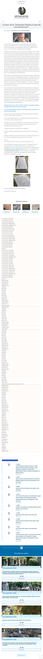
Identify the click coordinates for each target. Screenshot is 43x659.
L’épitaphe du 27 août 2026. (25, 212)
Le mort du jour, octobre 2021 (8, 272)
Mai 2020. (4, 292)
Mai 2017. (4, 355)
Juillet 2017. (4, 352)
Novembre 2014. (5, 407)
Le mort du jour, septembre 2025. (9, 225)
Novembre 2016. (5, 365)
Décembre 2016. (5, 364)
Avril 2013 (4, 437)
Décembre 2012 (5, 435)
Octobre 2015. (5, 389)
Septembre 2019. (5, 307)
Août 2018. (4, 330)
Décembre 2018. (5, 322)
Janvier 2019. (4, 320)
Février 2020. (4, 297)
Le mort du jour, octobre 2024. (8, 230)
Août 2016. (4, 370)
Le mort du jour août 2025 (7, 226)
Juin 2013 (4, 430)
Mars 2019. (4, 317)
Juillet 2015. (4, 394)
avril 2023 (4, 248)
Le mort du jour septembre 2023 (8, 240)
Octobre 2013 (4, 427)
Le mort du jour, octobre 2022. (8, 255)
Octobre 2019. (5, 303)
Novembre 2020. (5, 282)
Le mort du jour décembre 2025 (8, 223)
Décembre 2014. (5, 405)
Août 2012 (4, 449)
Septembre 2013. (5, 429)
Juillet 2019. (4, 310)
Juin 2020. (4, 290)
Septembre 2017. (5, 349)
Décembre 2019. (5, 300)
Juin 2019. (4, 312)
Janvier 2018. (4, 342)
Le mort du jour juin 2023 (7, 245)
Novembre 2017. (5, 345)
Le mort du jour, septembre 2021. (9, 273)
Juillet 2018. (4, 332)
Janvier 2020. (4, 298)
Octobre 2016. (5, 367)
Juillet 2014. (4, 414)
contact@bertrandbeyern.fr (21, 1)
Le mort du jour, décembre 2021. (8, 268)
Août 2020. (4, 287)
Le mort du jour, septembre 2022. (9, 257)
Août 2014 (4, 412)
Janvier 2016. (4, 382)
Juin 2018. (4, 333)
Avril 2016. (4, 377)
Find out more (21, 578)
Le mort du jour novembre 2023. (8, 238)
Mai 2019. (4, 313)
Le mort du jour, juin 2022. (7, 260)
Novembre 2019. (5, 302)
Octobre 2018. (5, 328)
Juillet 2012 (4, 447)
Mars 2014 (4, 417)
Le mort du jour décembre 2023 (8, 236)
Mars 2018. (4, 339)
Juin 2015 (4, 395)
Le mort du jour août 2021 (7, 275)
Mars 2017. (4, 359)
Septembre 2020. (5, 285)
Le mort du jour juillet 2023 (7, 243)
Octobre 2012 (4, 439)
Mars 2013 (4, 432)
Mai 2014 (3, 415)
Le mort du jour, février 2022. (8, 265)
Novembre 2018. (5, 323)
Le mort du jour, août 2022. (7, 258)
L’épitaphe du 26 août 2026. (35, 212)
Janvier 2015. (4, 404)
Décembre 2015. (5, 385)
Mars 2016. (4, 379)
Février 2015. (4, 402)
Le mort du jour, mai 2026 (7, 220)
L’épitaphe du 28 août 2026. (16, 212)
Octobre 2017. (5, 347)
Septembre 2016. (5, 369)
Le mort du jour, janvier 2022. (8, 267)
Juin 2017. (4, 354)
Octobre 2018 (4, 325)
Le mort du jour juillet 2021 (7, 277)
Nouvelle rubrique (5, 305)
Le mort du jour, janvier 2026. (8, 221)
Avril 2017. (4, 357)
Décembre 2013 (5, 424)
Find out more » (19, 474)
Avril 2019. (4, 315)
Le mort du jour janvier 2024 (8, 235)
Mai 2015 (3, 397)
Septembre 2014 (5, 410)
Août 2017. (4, 350)
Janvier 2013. (4, 434)
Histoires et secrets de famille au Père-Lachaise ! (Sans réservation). (16, 620)
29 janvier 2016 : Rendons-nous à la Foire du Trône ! (12, 384)
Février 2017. (4, 360)
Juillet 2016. (4, 372)
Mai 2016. (4, 375)
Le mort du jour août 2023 (7, 242)
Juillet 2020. (4, 288)
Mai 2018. (4, 335)
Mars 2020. (4, 295)
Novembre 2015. (5, 387)
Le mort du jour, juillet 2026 (7, 218)
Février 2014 (4, 420)
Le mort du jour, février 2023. (8, 252)
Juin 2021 (4, 278)
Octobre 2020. (5, 283)
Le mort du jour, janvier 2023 (8, 253)
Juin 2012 (4, 446)
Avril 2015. (4, 399)
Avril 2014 (4, 419)
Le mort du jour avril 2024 (7, 231)
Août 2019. (4, 308)
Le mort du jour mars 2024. (7, 233)
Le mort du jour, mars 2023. (7, 250)
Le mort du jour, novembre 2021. (8, 270)
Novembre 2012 (5, 442)
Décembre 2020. (5, 280)
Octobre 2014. (5, 409)
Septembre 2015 (5, 390)
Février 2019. (4, 318)
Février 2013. (4, 440)
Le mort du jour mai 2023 (7, 247)
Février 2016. (4, 380)
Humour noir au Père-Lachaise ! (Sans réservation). (26, 514)
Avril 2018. (4, 337)
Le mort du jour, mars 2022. (7, 263)
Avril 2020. (4, 293)
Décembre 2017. (5, 344)
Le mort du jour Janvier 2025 (8, 228)
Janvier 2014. (4, 422)
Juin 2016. (4, 374)
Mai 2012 (3, 444)
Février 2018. (4, 340)
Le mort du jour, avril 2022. (7, 262)
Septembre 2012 (5, 451)
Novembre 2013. (5, 425)
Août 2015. (4, 392)
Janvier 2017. (4, 362)
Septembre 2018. (5, 327)
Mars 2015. (4, 400)
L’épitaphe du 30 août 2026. (6, 212)
